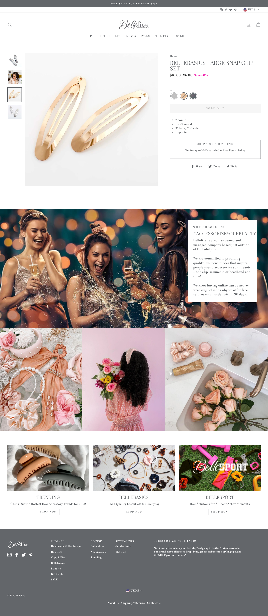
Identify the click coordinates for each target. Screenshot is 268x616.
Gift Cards (57, 574)
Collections (97, 546)
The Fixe (163, 36)
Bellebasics (58, 563)
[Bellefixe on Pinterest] (31, 555)
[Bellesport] (220, 468)
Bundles (56, 568)
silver (174, 96)
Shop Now (48, 512)
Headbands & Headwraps (66, 546)
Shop (88, 36)
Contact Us (153, 603)
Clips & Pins (58, 557)
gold (183, 96)
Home (173, 56)
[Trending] (48, 468)
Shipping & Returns (133, 603)
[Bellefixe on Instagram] (9, 555)
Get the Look (123, 546)
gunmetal (193, 96)
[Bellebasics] (134, 468)
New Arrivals (138, 36)
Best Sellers (109, 36)
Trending (96, 557)
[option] (134, 3)
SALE (180, 36)
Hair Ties (56, 551)
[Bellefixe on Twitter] (24, 555)
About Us (113, 603)
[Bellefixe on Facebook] (16, 555)
